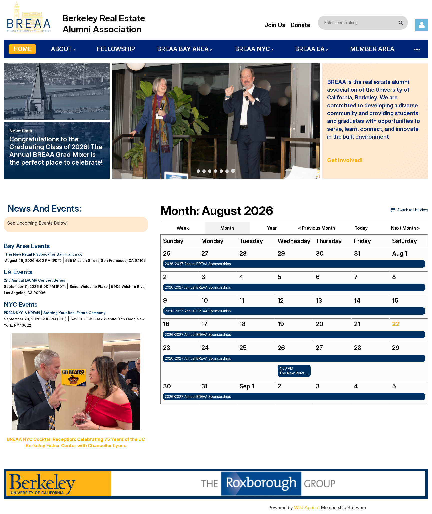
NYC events (21, 304)
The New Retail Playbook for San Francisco (43, 254)
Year (272, 228)
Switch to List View (413, 210)
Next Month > (405, 228)
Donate (300, 25)
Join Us (275, 25)
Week (183, 228)
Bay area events (27, 246)
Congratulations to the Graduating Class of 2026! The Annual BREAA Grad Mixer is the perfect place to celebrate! (56, 150)
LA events (18, 272)
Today (361, 228)
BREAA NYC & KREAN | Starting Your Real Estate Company (55, 313)
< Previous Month (316, 228)
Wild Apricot (307, 507)
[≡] (416, 49)
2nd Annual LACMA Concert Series (34, 280)
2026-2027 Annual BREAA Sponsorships (198, 264)
